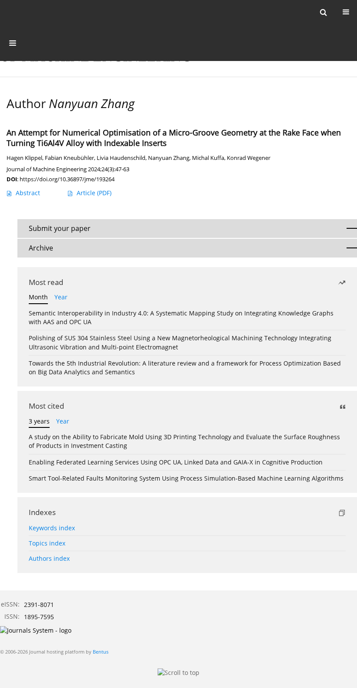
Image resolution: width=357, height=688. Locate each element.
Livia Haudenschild (121, 158)
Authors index (49, 558)
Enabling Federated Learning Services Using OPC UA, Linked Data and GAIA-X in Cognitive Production (176, 462)
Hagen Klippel (24, 158)
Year (60, 297)
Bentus (100, 651)
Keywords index (52, 528)
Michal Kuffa (208, 158)
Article (94, 193)
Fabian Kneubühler (69, 158)
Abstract (28, 193)
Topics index (47, 543)
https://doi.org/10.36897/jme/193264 (67, 179)
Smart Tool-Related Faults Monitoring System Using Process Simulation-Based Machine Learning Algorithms (186, 478)
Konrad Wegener (248, 158)
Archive (41, 248)
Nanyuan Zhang (168, 158)
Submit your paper (60, 228)
